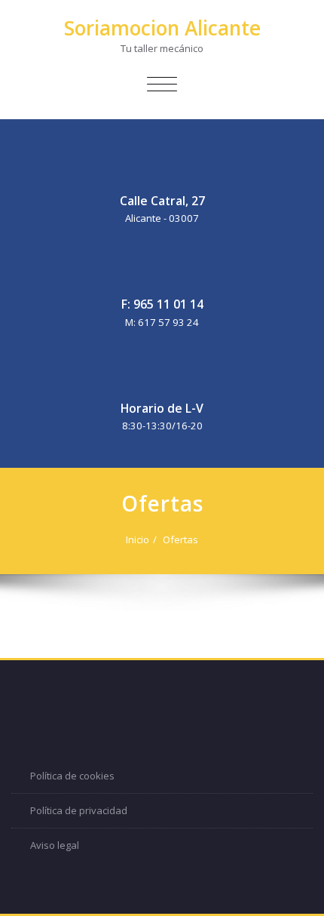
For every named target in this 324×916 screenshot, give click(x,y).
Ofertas (180, 539)
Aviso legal (54, 845)
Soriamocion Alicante (162, 27)
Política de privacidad (78, 810)
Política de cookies (72, 775)
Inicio (137, 539)
